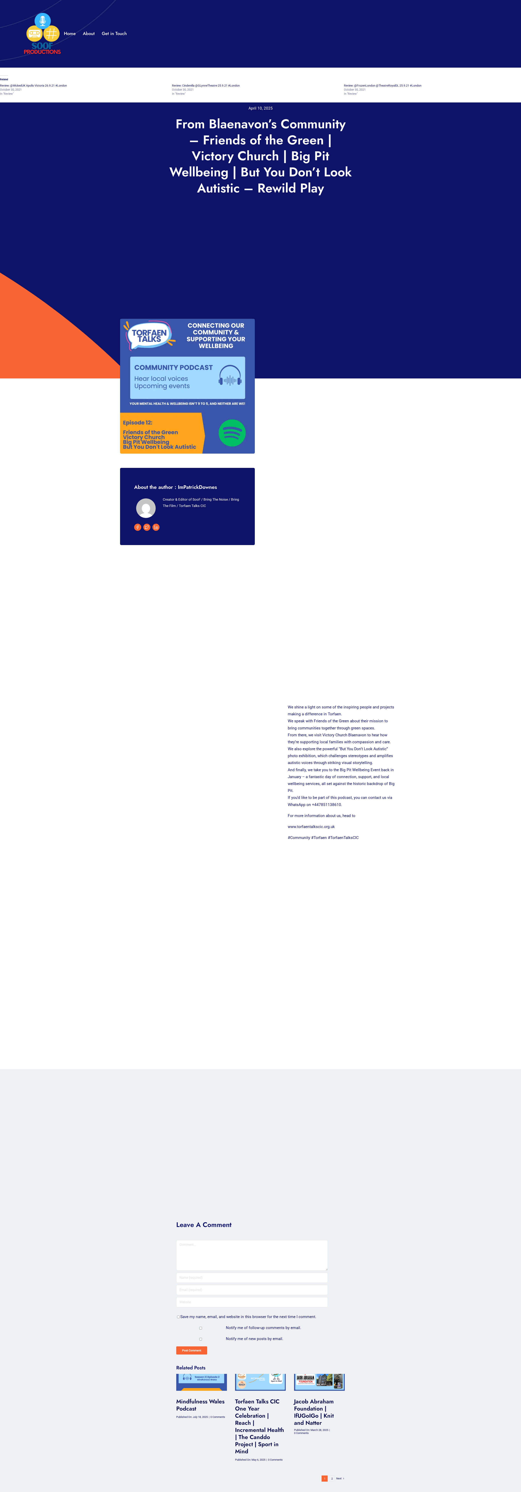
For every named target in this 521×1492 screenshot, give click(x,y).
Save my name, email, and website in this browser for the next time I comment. (248, 1316)
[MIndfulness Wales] (201, 1375)
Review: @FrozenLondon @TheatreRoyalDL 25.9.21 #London (382, 85)
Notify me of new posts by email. (254, 1338)
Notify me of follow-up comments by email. (263, 1327)
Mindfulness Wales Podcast (200, 1405)
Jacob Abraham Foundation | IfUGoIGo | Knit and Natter (314, 1412)
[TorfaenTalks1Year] (260, 1375)
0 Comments (217, 1416)
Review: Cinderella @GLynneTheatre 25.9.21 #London (206, 85)
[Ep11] (319, 1375)
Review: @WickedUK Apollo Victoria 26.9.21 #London (33, 85)
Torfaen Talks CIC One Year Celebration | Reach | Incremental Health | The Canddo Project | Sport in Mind (259, 1426)
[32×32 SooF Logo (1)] (42, 14)
